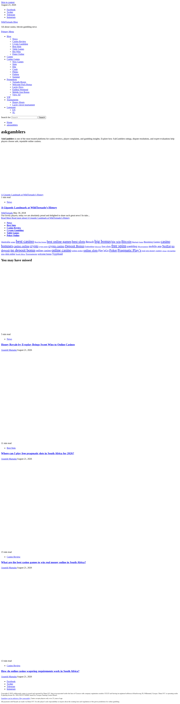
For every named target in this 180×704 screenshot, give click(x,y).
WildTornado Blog (9, 22)
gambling (132, 246)
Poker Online (18, 54)
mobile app (155, 246)
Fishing (15, 74)
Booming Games (152, 242)
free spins (118, 246)
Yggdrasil (57, 253)
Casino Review (19, 41)
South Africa (20, 254)
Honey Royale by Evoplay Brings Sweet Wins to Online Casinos (38, 344)
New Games (17, 62)
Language (11, 107)
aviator (13, 242)
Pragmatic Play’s (129, 250)
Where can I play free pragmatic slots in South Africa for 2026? (37, 453)
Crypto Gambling (20, 44)
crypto (34, 246)
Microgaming (143, 247)
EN (13, 110)
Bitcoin (126, 241)
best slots (78, 241)
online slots (90, 250)
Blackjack (135, 242)
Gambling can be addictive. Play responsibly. (15, 698)
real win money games (152, 251)
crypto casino (43, 247)
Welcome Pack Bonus (22, 84)
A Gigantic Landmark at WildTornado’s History (22, 195)
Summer (16, 77)
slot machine (171, 251)
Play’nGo (103, 250)
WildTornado (7, 213)
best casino (25, 241)
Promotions (12, 79)
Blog (9, 36)
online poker (77, 251)
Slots (14, 64)
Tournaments (12, 100)
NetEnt (166, 246)
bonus (141, 242)
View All (16, 94)
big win (116, 241)
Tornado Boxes (19, 82)
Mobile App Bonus (20, 92)
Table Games (18, 49)
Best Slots (16, 46)
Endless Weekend (20, 89)
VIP (8, 97)
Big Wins (16, 51)
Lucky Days (17, 87)
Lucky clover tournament (23, 105)
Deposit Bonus (74, 246)
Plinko (15, 72)
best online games (59, 241)
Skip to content (7, 2)
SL (13, 112)
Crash (15, 69)
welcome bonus (45, 254)
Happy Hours (18, 102)
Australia (5, 242)
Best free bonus (40, 242)
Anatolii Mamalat (9, 350)
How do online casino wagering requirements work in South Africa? (40, 671)
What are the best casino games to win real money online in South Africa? (43, 562)
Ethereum (98, 246)
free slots (106, 246)
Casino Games (13, 59)
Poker (113, 250)
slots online (10, 254)
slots (3, 254)
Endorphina (89, 247)
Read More (35, 218)
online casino (43, 250)
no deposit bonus (22, 250)
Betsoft (90, 241)
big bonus (102, 241)
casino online (21, 246)
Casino (10, 56)
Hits (14, 67)
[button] (7, 31)
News (15, 39)
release (164, 251)
